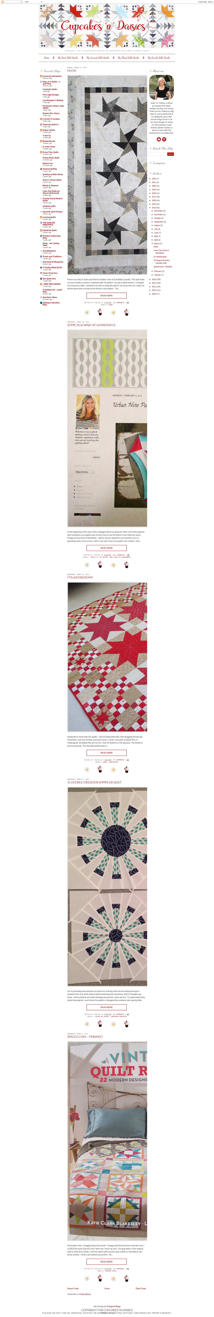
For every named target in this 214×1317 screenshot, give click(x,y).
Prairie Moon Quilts (51, 158)
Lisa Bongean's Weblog (53, 100)
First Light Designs (51, 95)
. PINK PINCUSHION (51, 284)
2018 (154, 193)
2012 (154, 283)
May (156, 236)
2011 (154, 287)
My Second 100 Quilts (98, 57)
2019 (154, 190)
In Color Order (49, 147)
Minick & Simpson (50, 186)
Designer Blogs (113, 1306)
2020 (154, 186)
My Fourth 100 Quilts (159, 57)
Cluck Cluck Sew (50, 273)
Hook (71, 71)
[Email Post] (127, 303)
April (156, 240)
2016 (154, 200)
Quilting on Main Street (53, 174)
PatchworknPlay (50, 169)
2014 (154, 208)
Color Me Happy (102, 1016)
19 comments (118, 1269)
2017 (154, 197)
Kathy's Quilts (49, 130)
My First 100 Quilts (68, 57)
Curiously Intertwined (52, 76)
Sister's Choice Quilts (52, 180)
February (158, 271)
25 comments (118, 1014)
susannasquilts (49, 217)
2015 (154, 204)
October (157, 218)
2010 (154, 290)
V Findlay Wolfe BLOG (52, 268)
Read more (107, 295)
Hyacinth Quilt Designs (53, 212)
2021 (154, 182)
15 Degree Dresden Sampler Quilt (94, 782)
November (158, 215)
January (157, 275)
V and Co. (47, 136)
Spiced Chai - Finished (85, 1037)
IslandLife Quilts (50, 230)
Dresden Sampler (118, 1016)
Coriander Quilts (50, 89)
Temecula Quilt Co (51, 125)
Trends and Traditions (52, 256)
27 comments (118, 760)
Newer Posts (73, 1288)
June (156, 233)
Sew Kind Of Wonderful (53, 262)
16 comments (118, 303)
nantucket (113, 762)
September (159, 222)
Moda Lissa (48, 163)
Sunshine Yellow (50, 297)
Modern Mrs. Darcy (51, 113)
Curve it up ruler (99, 557)
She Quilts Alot (49, 279)
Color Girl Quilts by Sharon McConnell (51, 192)
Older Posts (141, 1288)
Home (46, 57)
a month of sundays (51, 119)
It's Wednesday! (80, 577)
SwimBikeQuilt (49, 251)
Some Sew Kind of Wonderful (91, 325)
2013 (154, 279)
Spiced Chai (110, 1271)
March (157, 244)
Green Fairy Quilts (51, 152)
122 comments (119, 555)
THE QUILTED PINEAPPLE (49, 224)
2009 (154, 294)
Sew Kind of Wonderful (120, 557)
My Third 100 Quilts (128, 57)
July (156, 229)
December (158, 211)
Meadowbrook (49, 141)
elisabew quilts (49, 206)
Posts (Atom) (85, 1294)
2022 (154, 179)
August (157, 225)
